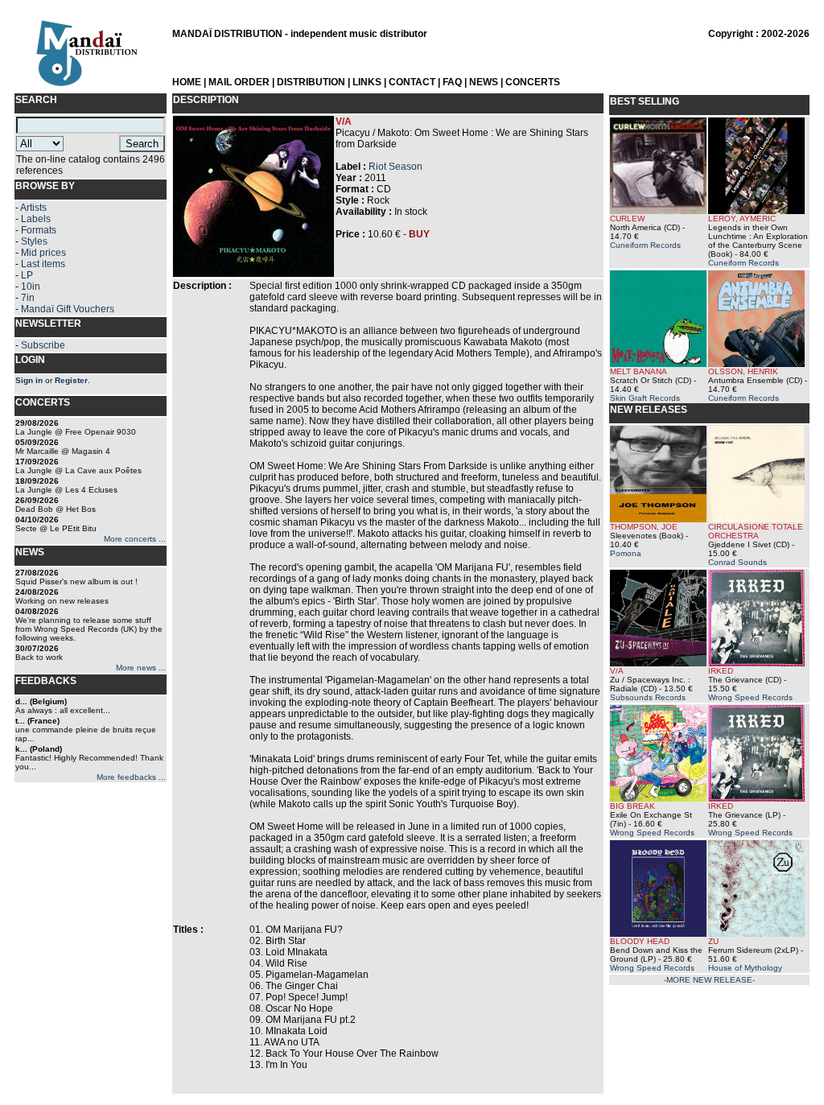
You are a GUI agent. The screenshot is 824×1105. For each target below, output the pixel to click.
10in (30, 286)
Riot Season (395, 166)
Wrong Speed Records (750, 697)
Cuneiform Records (645, 245)
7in (28, 297)
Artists (33, 207)
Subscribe (43, 345)
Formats (38, 230)
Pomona (625, 553)
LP (27, 275)
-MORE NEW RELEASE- (709, 979)
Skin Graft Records (645, 398)
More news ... (141, 667)
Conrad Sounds (737, 562)
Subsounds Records (648, 697)
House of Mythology (745, 967)
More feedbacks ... (131, 777)
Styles (34, 241)
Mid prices (43, 252)
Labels (36, 219)
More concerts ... (135, 538)
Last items (43, 264)
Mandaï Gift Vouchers (67, 309)
